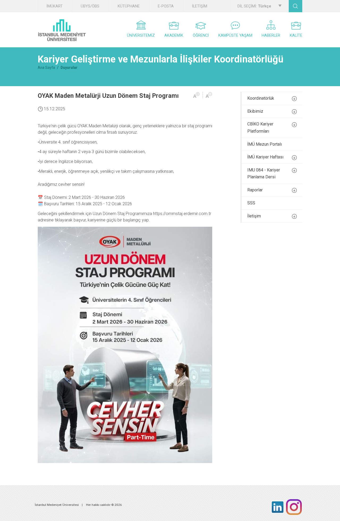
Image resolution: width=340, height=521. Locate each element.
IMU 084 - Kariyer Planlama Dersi (263, 173)
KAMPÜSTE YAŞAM (235, 35)
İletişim (254, 216)
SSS (251, 202)
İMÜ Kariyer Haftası (265, 156)
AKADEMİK (173, 35)
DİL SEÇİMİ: (254, 6)
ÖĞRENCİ (201, 35)
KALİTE (296, 35)
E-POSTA (166, 6)
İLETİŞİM (199, 6)
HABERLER (271, 35)
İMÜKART (54, 6)
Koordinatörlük (260, 98)
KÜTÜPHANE (129, 6)
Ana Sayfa (46, 67)
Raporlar (255, 189)
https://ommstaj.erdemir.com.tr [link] (182, 213)
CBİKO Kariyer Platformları (260, 127)
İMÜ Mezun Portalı (264, 144)
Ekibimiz (255, 111)
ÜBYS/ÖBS (90, 6)
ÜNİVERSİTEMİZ (141, 35)
